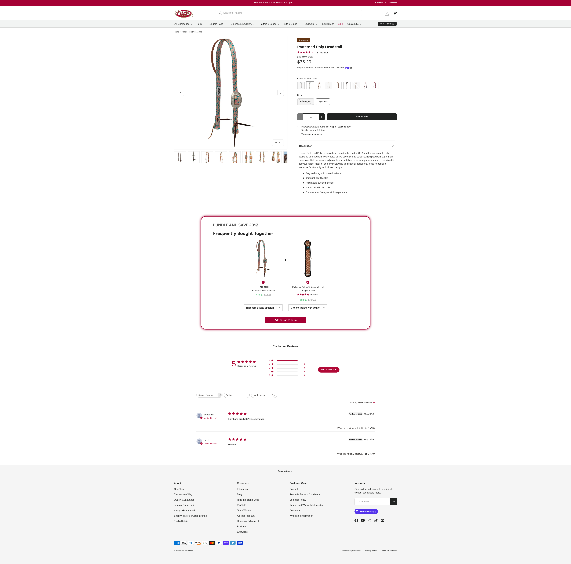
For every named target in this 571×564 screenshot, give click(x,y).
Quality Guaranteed (184, 500)
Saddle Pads (216, 24)
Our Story (179, 489)
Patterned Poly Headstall (192, 32)
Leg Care (309, 24)
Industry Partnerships (185, 505)
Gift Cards (242, 532)
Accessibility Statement (351, 551)
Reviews (241, 526)
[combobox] (288, 13)
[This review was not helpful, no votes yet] (371, 428)
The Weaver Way (183, 494)
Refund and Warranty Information (307, 505)
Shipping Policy (298, 500)
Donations (295, 510)
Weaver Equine (186, 551)
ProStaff (241, 505)
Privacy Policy (371, 551)
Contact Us (380, 2)
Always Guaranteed (184, 510)
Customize (353, 24)
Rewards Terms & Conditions (305, 494)
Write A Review (328, 369)
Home (176, 32)
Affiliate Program (246, 516)
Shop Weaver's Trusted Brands (190, 516)
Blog (239, 494)
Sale (340, 24)
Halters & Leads (267, 24)
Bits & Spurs (290, 24)
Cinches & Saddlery (241, 24)
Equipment (328, 24)
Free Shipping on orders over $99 (272, 2)
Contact (294, 489)
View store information (311, 134)
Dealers (393, 2)
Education (242, 489)
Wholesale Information (301, 516)
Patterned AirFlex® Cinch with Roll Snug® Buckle (308, 289)
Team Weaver (244, 510)
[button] (395, 13)
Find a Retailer (182, 521)
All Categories (181, 24)
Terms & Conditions (389, 551)
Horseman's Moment (248, 521)
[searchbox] (206, 395)
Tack (199, 24)
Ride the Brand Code (248, 500)
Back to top (284, 471)
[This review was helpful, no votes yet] (366, 428)
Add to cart (362, 116)
